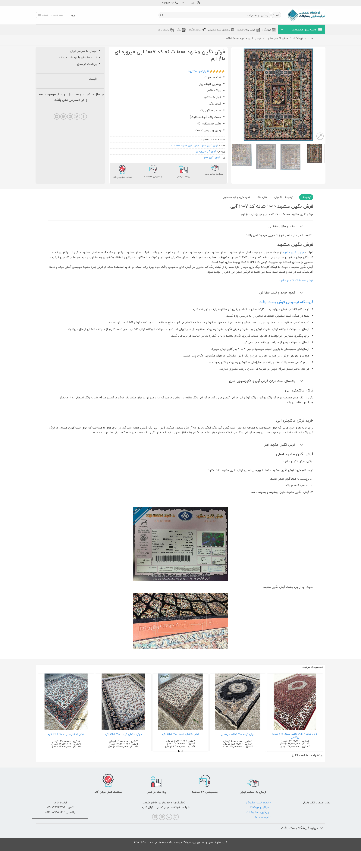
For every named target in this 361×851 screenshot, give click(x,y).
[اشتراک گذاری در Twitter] (77, 116)
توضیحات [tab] (306, 197)
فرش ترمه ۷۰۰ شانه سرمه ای (218, 734)
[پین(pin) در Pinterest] (63, 116)
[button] (73, 15)
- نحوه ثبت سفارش (258, 802)
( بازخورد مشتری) (198, 71)
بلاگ (179, 30)
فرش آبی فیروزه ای (206, 151)
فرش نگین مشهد (277, 38)
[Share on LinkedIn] (57, 116)
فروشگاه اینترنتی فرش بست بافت (286, 302)
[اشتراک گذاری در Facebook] (84, 116)
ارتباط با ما (163, 30)
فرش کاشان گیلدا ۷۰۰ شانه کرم (160, 734)
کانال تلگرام (195, 30)
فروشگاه (266, 30)
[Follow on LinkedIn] (155, 817)
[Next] (236, 94)
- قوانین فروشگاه (260, 807)
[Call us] (169, 817)
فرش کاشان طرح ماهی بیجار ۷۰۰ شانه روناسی (275, 735)
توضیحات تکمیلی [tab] (283, 197)
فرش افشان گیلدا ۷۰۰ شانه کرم (103, 734)
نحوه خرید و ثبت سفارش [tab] (236, 197)
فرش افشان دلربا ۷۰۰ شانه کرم (46, 734)
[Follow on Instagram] (176, 817)
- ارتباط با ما (263, 816)
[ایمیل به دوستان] (70, 116)
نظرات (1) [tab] (262, 197)
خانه (310, 38)
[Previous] (318, 94)
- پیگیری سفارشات (258, 812)
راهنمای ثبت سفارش (219, 30)
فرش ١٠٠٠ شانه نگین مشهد (296, 280)
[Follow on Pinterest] (162, 817)
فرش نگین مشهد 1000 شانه (243, 38)
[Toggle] (301, 227)
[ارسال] (162, 15)
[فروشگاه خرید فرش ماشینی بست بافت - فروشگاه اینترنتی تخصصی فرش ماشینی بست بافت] (306, 15)
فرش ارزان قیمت (246, 30)
